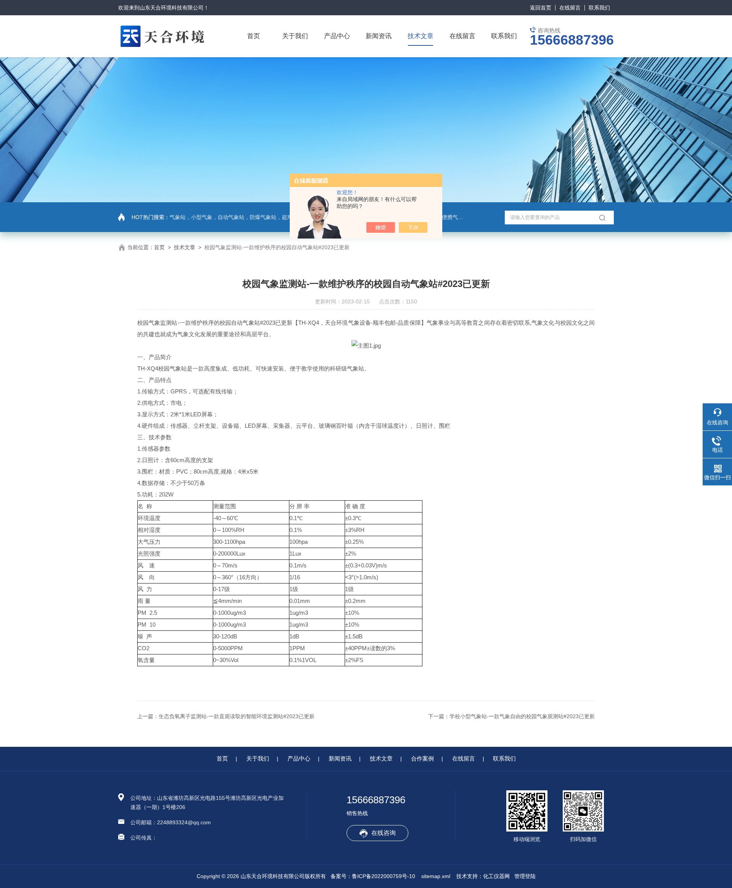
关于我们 (295, 36)
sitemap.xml (435, 876)
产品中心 (337, 36)
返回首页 (540, 8)
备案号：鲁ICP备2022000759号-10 (373, 876)
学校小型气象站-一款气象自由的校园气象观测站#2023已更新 (522, 716)
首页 (253, 36)
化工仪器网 (496, 876)
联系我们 (599, 8)
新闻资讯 (379, 36)
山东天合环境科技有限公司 (172, 8)
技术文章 (420, 36)
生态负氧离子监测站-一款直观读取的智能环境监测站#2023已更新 (237, 716)
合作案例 (422, 758)
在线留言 (570, 8)
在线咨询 (383, 833)
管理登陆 (525, 876)
